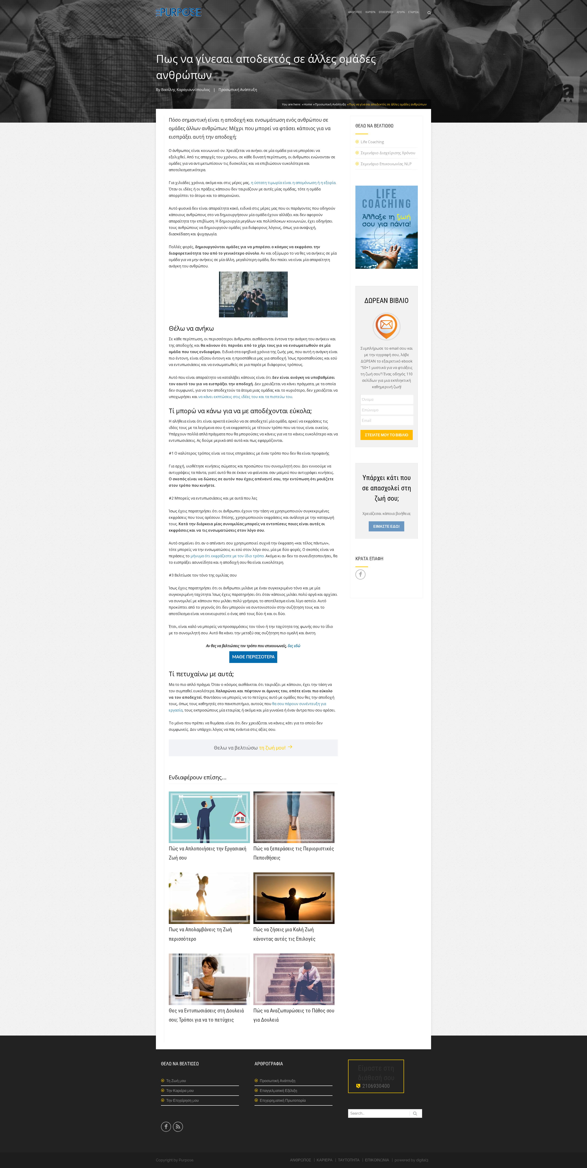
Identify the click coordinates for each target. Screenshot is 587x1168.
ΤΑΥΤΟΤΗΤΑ (349, 1160)
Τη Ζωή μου (176, 1081)
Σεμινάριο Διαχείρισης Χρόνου (388, 152)
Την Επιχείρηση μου (182, 1100)
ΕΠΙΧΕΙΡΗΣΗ (386, 12)
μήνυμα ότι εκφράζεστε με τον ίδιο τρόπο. (228, 555)
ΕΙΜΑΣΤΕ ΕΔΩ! (386, 526)
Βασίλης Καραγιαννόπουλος (185, 89)
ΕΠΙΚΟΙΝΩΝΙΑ (377, 1160)
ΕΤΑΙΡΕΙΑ (413, 12)
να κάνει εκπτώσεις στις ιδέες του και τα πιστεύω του (245, 396)
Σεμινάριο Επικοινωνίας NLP (386, 163)
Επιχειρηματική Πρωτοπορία (283, 1100)
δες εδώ (294, 645)
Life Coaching (372, 141)
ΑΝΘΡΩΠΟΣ (355, 12)
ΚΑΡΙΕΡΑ (370, 12)
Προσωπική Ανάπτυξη (238, 89)
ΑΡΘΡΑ (401, 12)
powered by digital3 (411, 1160)
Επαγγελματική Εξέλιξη (278, 1090)
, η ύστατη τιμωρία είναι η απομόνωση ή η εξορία (292, 182)
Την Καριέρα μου (180, 1090)
